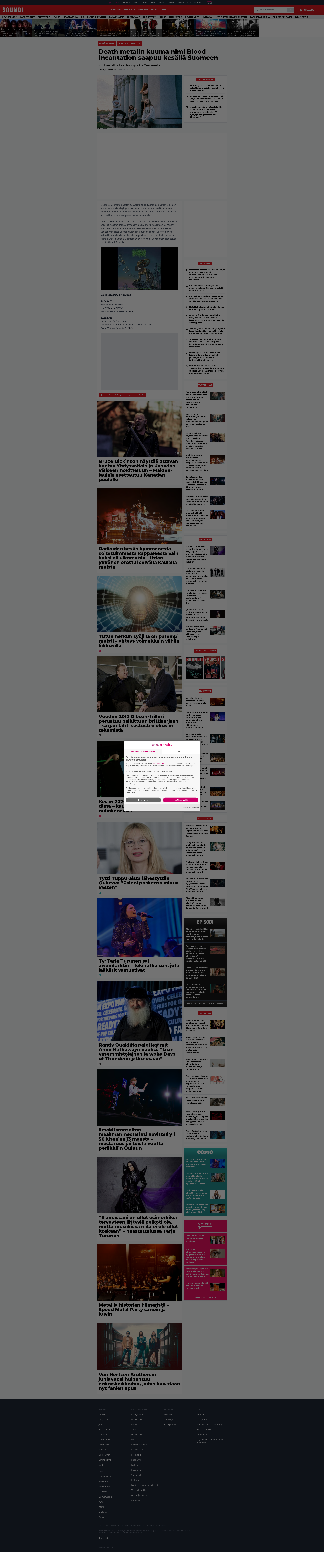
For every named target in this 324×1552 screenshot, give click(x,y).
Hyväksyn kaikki (181, 800)
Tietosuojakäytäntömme (189, 807)
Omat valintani (143, 800)
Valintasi (181, 751)
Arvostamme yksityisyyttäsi (143, 751)
